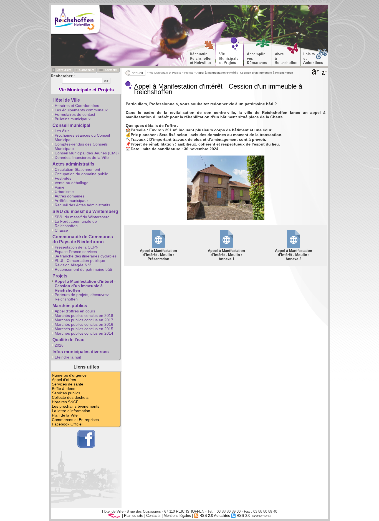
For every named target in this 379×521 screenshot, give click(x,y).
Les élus (62, 131)
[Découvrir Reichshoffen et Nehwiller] (201, 51)
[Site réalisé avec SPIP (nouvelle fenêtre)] (114, 516)
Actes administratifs (73, 164)
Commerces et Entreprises (75, 419)
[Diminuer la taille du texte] (324, 73)
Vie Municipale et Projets (165, 72)
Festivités (63, 178)
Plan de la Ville (65, 415)
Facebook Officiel (67, 424)
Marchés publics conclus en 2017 (84, 320)
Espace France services (76, 251)
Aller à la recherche (311, 1)
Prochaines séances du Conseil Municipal (82, 137)
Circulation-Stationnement (77, 169)
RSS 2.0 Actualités (214, 516)
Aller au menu (250, 1)
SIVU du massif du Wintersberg (85, 211)
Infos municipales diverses (80, 351)
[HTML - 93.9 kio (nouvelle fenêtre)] (226, 246)
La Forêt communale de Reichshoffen (76, 223)
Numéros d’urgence (69, 375)
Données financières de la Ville (82, 157)
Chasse (61, 230)
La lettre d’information (71, 411)
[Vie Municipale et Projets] (229, 51)
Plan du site (133, 516)
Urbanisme (64, 191)
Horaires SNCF (65, 402)
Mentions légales (177, 516)
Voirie (59, 187)
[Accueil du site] (84, 20)
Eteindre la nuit (68, 357)
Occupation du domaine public (81, 174)
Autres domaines (69, 196)
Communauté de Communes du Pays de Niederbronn (82, 239)
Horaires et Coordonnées (77, 105)
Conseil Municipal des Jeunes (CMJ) (87, 153)
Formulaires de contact (75, 114)
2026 (59, 345)
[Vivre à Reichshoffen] (286, 51)
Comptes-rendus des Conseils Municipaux (81, 146)
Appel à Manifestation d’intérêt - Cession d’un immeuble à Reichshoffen (85, 285)
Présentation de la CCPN (76, 247)
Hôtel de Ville (66, 100)
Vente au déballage (72, 183)
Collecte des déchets (70, 397)
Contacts (153, 516)
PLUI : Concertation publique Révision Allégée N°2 (80, 262)
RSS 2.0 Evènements (254, 516)
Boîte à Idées (63, 388)
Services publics (66, 393)
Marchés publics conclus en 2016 (84, 324)
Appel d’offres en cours (75, 311)
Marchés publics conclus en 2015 (84, 329)
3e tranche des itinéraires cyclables (86, 256)
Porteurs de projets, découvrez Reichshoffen (82, 296)
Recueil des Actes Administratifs (82, 205)
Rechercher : (63, 76)
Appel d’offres (64, 379)
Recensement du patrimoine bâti (83, 269)
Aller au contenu (279, 1)
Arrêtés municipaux (72, 200)
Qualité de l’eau (68, 339)
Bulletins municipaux (72, 119)
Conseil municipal (71, 125)
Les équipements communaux (81, 110)
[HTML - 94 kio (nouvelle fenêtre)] (158, 246)
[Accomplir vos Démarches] (258, 51)
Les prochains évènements (75, 406)
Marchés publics (69, 305)
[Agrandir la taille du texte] (315, 73)
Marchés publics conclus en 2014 (84, 333)
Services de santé (67, 384)
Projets (188, 72)
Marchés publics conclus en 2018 (84, 315)
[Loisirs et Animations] (314, 51)
